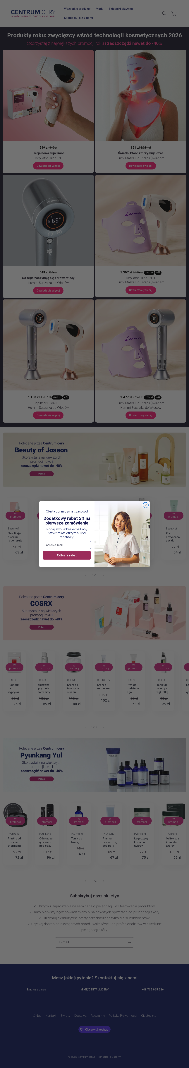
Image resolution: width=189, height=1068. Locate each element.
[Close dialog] (145, 505)
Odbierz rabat (67, 555)
